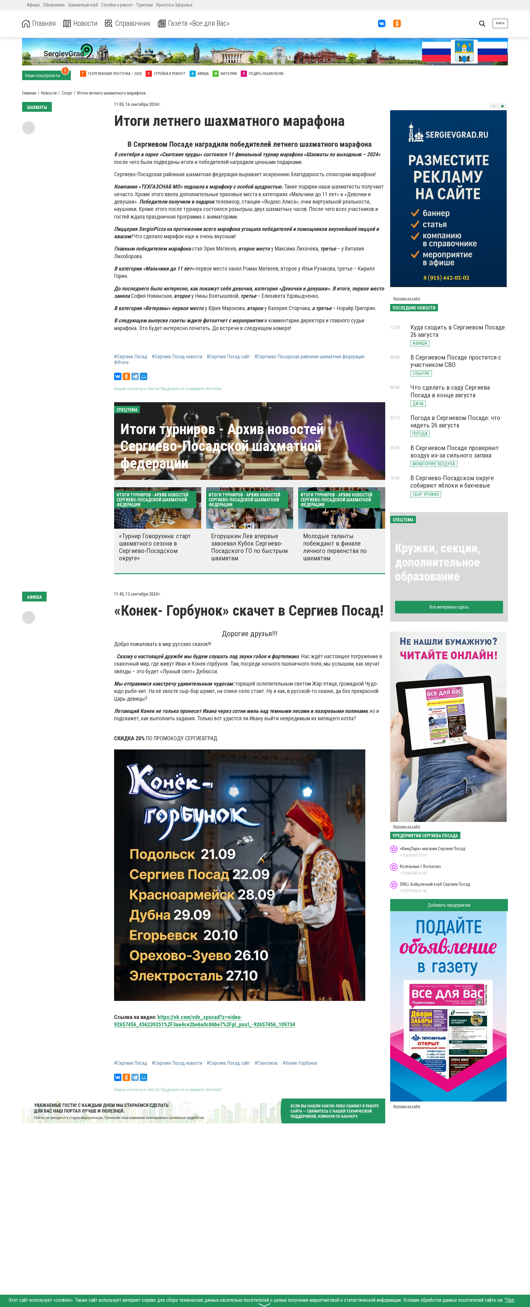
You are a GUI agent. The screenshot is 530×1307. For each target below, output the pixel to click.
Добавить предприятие (449, 905)
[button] (494, 106)
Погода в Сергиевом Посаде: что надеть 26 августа (455, 421)
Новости (85, 23)
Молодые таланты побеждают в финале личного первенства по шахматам (335, 547)
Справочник (133, 23)
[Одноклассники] (126, 376)
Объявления (54, 4)
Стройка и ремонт (117, 4)
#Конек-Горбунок (299, 1063)
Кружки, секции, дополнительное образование (438, 562)
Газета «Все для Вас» (199, 23)
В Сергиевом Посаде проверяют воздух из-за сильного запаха (454, 451)
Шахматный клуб (83, 4)
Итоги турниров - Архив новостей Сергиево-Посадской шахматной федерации (222, 446)
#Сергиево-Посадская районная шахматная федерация (309, 357)
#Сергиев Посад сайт (228, 357)
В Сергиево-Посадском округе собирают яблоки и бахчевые (452, 481)
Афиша (33, 4)
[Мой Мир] (143, 376)
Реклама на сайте (406, 299)
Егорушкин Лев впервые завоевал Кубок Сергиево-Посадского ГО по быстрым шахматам (249, 547)
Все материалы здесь (449, 607)
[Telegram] (135, 376)
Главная (44, 23)
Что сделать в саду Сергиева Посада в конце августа (450, 391)
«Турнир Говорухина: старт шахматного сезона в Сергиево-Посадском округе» (155, 547)
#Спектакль (266, 1063)
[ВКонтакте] (117, 376)
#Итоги (121, 362)
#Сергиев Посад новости (177, 357)
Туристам (144, 4)
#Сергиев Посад (130, 357)
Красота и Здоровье (174, 4)
